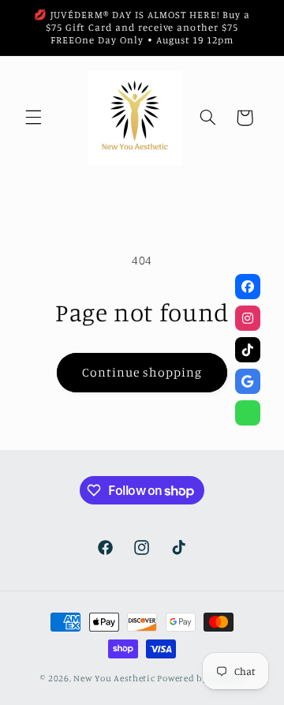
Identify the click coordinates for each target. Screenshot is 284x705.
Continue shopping (142, 372)
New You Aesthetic (114, 678)
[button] (33, 117)
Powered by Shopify (200, 678)
